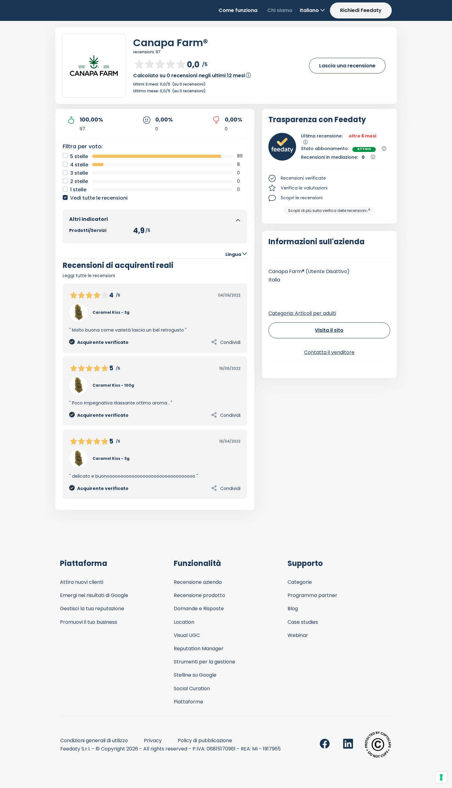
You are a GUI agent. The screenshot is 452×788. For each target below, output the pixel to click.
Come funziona (238, 10)
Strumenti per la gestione (204, 661)
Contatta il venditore (329, 352)
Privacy (153, 740)
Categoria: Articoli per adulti (302, 313)
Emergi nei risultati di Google (94, 595)
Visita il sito (329, 330)
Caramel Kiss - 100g (113, 385)
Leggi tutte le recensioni (89, 276)
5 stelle (79, 156)
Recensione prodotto (199, 595)
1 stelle (78, 189)
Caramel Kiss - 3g (111, 312)
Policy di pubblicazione (205, 740)
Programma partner (312, 595)
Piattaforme (188, 701)
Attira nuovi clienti (81, 582)
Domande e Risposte (199, 608)
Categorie (299, 582)
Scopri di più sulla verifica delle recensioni (327, 210)
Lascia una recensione (347, 65)
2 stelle (79, 181)
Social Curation (192, 688)
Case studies (302, 622)
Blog (292, 608)
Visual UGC (187, 635)
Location (184, 622)
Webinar (297, 635)
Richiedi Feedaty (361, 10)
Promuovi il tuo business (88, 622)
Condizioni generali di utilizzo (94, 740)
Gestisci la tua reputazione (92, 608)
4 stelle (79, 164)
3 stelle (79, 173)
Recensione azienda (198, 582)
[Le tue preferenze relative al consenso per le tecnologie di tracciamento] (441, 777)
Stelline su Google (195, 675)
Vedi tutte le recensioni (99, 197)
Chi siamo (279, 10)
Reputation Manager (199, 648)
